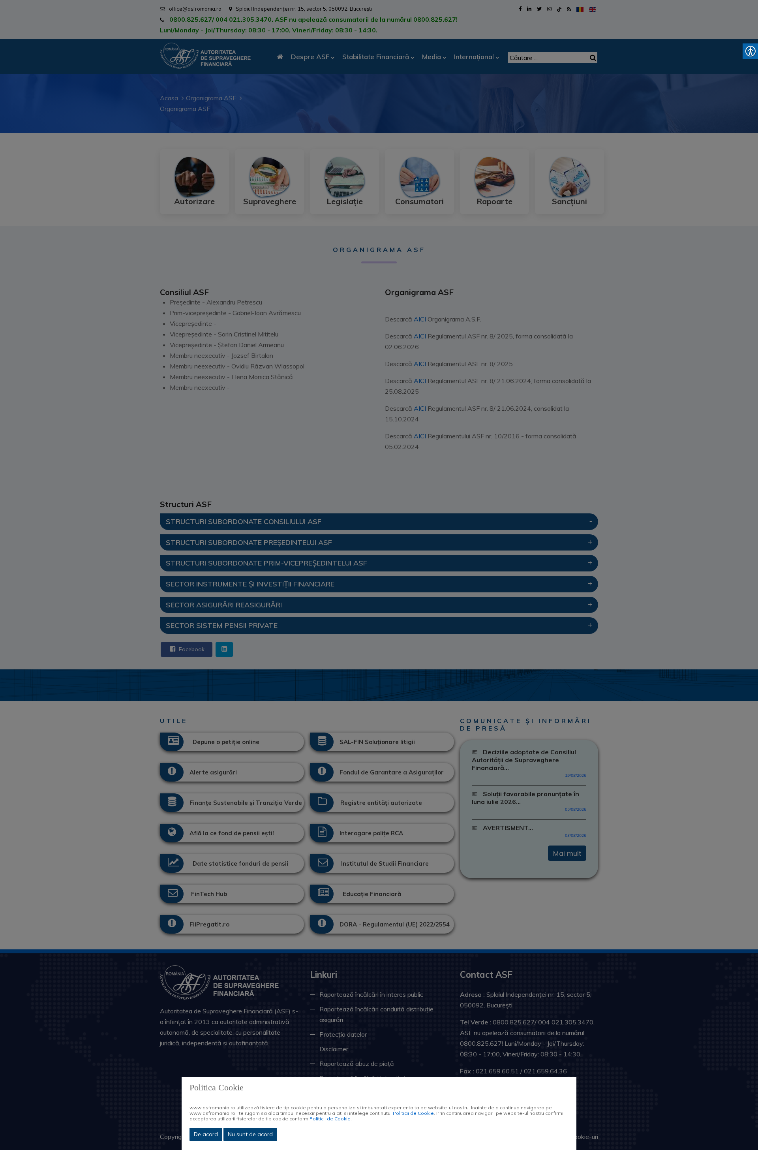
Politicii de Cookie (413, 1113)
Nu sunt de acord (250, 1134)
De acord (206, 1134)
